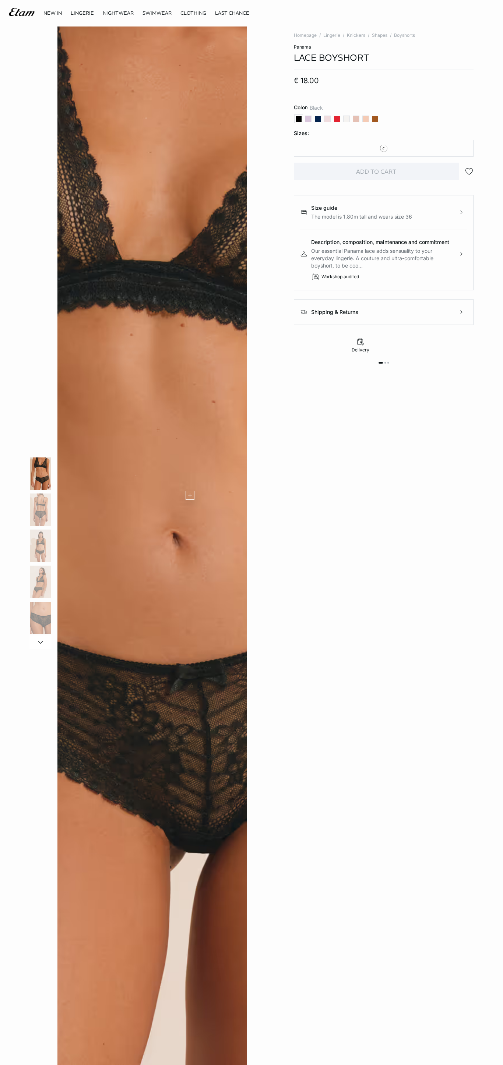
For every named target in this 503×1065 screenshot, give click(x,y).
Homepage (305, 35)
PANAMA (302, 47)
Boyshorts (404, 35)
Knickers (356, 35)
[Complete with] (190, 495)
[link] (52, 13)
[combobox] (384, 148)
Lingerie (331, 35)
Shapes (379, 35)
